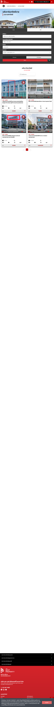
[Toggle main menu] (51, 1)
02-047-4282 (6, 687)
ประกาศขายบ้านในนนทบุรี (7, 661)
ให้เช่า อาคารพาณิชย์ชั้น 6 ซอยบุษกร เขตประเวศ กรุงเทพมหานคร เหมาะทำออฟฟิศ (11, 136)
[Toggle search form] (29, 2)
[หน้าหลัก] (5, 3)
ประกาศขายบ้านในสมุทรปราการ (8, 658)
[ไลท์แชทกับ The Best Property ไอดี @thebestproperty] (3, 690)
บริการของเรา (30, 696)
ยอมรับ (46, 702)
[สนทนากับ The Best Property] (6, 690)
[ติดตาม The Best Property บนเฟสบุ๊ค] (1, 690)
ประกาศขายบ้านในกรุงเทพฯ (7, 655)
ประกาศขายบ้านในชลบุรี (6, 664)
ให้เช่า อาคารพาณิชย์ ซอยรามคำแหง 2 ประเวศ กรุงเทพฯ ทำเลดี (40, 101)
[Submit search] (49, 60)
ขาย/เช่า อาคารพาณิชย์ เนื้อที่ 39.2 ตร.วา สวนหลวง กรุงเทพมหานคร (38, 136)
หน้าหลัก (3, 696)
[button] (27, 74)
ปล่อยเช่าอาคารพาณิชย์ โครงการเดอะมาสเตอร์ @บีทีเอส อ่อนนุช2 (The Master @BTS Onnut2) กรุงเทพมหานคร (12, 102)
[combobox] (27, 36)
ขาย (2, 698)
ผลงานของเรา (30, 698)
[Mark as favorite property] (24, 110)
